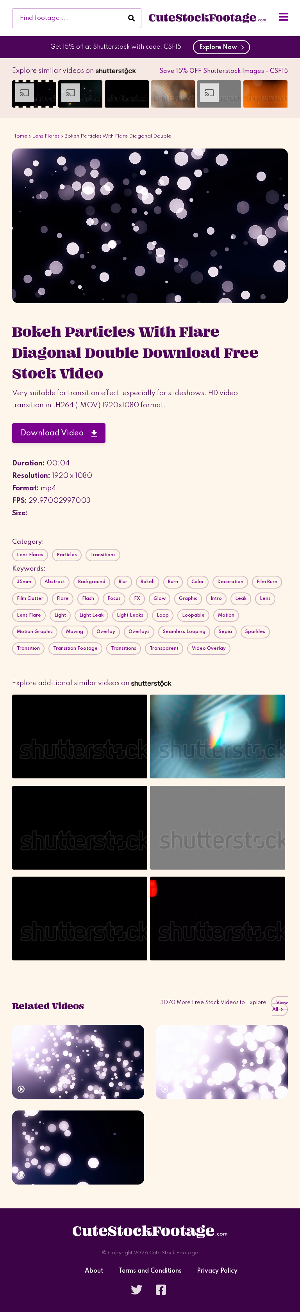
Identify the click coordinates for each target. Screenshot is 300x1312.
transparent (164, 648)
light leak (91, 615)
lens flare (29, 615)
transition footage (75, 648)
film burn (267, 582)
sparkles (255, 631)
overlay (105, 631)
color (197, 582)
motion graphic (35, 631)
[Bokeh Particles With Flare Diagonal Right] (78, 1062)
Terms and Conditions (150, 1271)
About (94, 1271)
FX (137, 598)
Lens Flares (46, 136)
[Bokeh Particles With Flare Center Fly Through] (222, 1062)
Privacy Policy (217, 1271)
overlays (139, 631)
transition (28, 648)
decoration (230, 582)
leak (240, 598)
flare (63, 598)
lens (265, 598)
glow (160, 598)
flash (88, 598)
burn (173, 582)
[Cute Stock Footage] (207, 17)
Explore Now (219, 47)
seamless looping (184, 631)
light (60, 615)
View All (280, 1006)
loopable (193, 615)
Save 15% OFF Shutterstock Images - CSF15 (223, 71)
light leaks (130, 615)
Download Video (56, 433)
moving (74, 631)
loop (163, 615)
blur (123, 582)
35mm (24, 582)
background (91, 582)
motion (226, 615)
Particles (67, 555)
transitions (123, 648)
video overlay (209, 648)
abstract (55, 582)
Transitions (103, 555)
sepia (225, 631)
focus (114, 598)
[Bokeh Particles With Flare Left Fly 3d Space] (78, 1147)
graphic (188, 598)
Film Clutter (30, 598)
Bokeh (148, 582)
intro (216, 598)
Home (19, 136)
